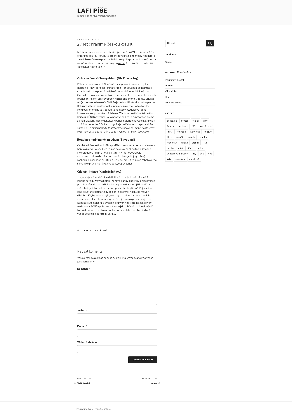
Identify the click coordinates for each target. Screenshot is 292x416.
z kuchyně (194, 159)
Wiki (169, 159)
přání (180, 148)
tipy (194, 153)
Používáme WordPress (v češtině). (93, 409)
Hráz (167, 97)
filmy (205, 120)
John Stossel (206, 126)
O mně (168, 62)
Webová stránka (87, 342)
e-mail (195, 120)
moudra (203, 137)
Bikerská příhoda (173, 102)
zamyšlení (100, 230)
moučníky (172, 142)
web (210, 153)
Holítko (169, 85)
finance (87, 230)
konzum (208, 131)
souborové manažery (177, 153)
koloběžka (181, 131)
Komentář (83, 268)
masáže (180, 137)
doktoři (184, 120)
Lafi (96, 40)
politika (170, 148)
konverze (195, 131)
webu (121, 63)
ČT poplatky (171, 91)
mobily (191, 137)
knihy (169, 131)
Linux (169, 137)
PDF (205, 142)
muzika (184, 142)
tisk (202, 153)
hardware (183, 126)
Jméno (82, 310)
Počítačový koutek (174, 80)
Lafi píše (92, 10)
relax (200, 148)
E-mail (82, 326)
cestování (172, 120)
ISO (194, 126)
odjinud (195, 142)
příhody (190, 148)
